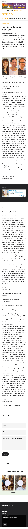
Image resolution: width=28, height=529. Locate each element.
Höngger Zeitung (10, 10)
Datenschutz (6, 519)
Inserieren (4, 511)
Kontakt (4, 513)
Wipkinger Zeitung (17, 10)
